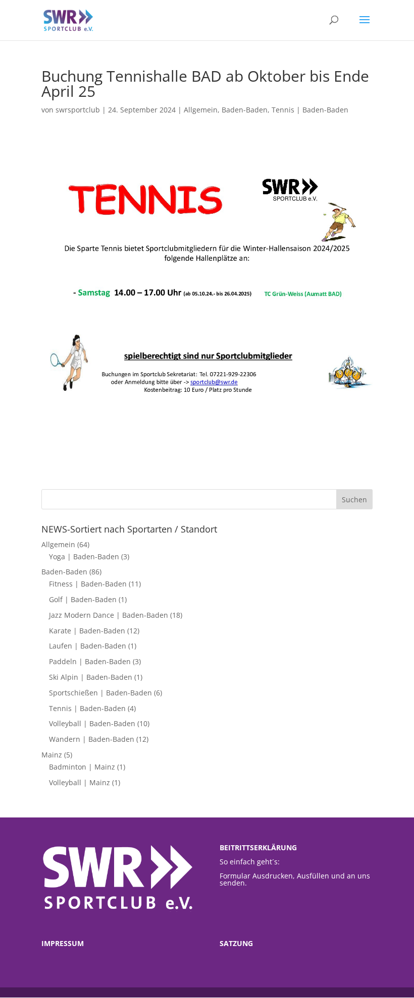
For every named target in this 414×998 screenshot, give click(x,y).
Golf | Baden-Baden (83, 599)
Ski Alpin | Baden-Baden (90, 677)
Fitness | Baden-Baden (88, 584)
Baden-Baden (245, 109)
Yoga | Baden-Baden (84, 556)
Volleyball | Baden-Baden (92, 723)
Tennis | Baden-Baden (310, 109)
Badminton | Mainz (82, 767)
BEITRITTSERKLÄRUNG (258, 847)
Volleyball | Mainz (79, 782)
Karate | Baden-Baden (87, 630)
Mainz (51, 754)
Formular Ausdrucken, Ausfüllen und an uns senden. (295, 879)
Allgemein (201, 109)
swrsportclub (78, 109)
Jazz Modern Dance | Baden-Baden (108, 615)
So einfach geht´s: (250, 861)
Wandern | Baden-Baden (91, 739)
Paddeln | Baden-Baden (90, 661)
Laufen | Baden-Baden (87, 646)
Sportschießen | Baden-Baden (100, 692)
